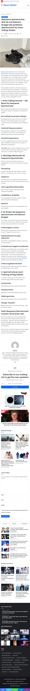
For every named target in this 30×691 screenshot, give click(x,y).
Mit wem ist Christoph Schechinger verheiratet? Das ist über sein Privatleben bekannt (22, 594)
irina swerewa (15, 655)
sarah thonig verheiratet (13, 671)
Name (2, 494)
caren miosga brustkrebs (6, 653)
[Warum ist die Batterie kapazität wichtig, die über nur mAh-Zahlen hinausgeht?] (5, 642)
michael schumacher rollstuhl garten (21, 664)
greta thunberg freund (6, 655)
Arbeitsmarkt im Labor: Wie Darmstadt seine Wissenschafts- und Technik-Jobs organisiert (22, 577)
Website (3, 505)
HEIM (8, 681)
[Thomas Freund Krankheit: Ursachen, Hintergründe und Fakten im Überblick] (5, 530)
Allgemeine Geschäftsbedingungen (10, 683)
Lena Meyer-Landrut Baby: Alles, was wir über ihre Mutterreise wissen (18, 536)
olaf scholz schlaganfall (6, 669)
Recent (14, 523)
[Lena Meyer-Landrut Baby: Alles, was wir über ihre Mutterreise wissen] (5, 536)
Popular (5, 523)
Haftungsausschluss (23, 683)
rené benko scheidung (17, 669)
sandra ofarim (4, 671)
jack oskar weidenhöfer (21, 657)
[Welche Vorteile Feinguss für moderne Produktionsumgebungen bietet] (7, 570)
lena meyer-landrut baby (6, 662)
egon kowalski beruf (17, 653)
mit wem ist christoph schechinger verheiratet (11, 667)
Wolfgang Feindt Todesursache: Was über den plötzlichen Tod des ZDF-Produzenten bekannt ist (18, 555)
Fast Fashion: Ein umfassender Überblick (21, 461)
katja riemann (17, 660)
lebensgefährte (25, 660)
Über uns (12, 681)
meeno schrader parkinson (7, 664)
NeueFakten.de (11, 679)
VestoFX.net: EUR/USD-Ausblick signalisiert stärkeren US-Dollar (7, 594)
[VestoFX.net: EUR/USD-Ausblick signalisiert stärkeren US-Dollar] (7, 587)
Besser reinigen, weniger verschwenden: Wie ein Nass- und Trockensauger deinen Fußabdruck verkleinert (22, 445)
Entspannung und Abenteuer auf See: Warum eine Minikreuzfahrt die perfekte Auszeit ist (6, 445)
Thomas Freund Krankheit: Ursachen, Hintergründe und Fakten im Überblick (19, 529)
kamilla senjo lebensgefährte (7, 660)
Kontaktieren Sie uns (18, 681)
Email (2, 500)
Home (3, 14)
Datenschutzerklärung (15, 685)
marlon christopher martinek (18, 662)
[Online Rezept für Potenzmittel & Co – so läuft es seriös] (5, 631)
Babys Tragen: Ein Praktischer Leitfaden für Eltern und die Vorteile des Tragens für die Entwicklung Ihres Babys (7, 463)
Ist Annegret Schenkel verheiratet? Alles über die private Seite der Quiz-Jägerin (19, 543)
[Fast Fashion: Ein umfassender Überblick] (22, 455)
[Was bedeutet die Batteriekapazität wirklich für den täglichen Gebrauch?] (24, 637)
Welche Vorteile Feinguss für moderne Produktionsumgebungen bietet (7, 577)
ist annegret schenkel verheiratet (8, 657)
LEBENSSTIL (8, 14)
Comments (24, 523)
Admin (4, 33)
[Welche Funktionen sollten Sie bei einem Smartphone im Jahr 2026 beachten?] (15, 642)
